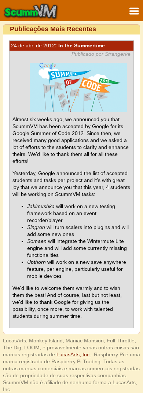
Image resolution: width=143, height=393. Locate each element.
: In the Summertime (58, 45)
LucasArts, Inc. (73, 354)
